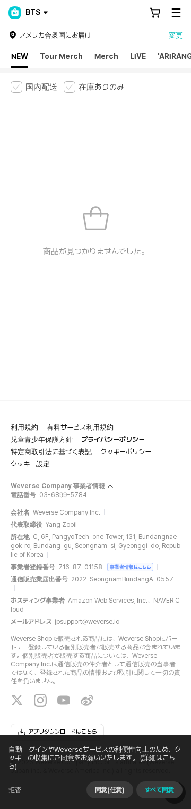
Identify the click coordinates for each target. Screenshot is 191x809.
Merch (106, 56)
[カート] (155, 12)
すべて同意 (159, 790)
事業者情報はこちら (130, 567)
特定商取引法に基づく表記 (51, 452)
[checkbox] (34, 87)
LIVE (138, 56)
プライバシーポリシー (113, 439)
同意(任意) (110, 790)
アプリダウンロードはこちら (62, 731)
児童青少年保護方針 (42, 439)
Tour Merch (61, 56)
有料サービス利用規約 (80, 427)
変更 (176, 35)
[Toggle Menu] (176, 12)
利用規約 (24, 427)
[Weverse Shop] (14, 12)
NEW (19, 56)
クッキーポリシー (125, 452)
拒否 (14, 790)
